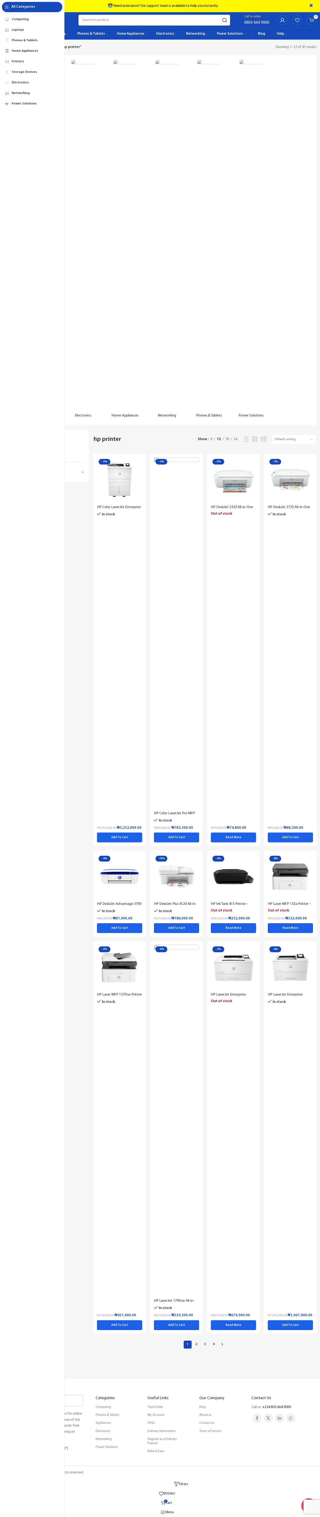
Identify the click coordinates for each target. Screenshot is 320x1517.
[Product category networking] (167, 240)
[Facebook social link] (257, 1418)
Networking (104, 1439)
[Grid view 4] (263, 439)
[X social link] (268, 1418)
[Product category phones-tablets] (209, 240)
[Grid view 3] (254, 439)
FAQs (151, 1423)
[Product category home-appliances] (125, 240)
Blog (202, 1407)
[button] (119, 837)
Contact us (206, 1423)
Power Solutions (107, 1447)
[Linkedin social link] (279, 1418)
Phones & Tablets (107, 1415)
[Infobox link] (256, 20)
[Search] (224, 20)
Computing (103, 1407)
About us (205, 1415)
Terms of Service (210, 1431)
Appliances (103, 1423)
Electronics (103, 1431)
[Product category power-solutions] (251, 240)
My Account (156, 1415)
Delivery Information (162, 1431)
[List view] (246, 439)
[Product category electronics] (82, 240)
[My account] (282, 20)
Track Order (155, 1407)
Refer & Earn (156, 1451)
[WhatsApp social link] (290, 1418)
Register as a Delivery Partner (162, 1441)
